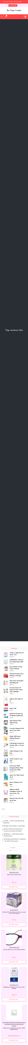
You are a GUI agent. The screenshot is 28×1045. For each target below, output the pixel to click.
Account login (13, 5)
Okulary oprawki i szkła (14, 947)
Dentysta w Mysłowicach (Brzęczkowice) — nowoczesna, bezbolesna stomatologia (14, 830)
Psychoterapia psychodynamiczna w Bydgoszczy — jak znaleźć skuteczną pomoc (15, 840)
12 (13, 850)
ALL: (17, 850)
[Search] (1, 17)
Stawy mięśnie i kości (14, 985)
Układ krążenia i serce (14, 872)
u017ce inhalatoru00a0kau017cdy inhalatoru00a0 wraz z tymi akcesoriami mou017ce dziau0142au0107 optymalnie (14, 1024)
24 (15, 850)
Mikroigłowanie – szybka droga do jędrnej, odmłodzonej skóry (13, 835)
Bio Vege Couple (14, 10)
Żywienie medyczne (14, 910)
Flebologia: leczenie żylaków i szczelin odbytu (14, 826)
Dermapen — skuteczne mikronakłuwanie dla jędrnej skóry (14, 822)
